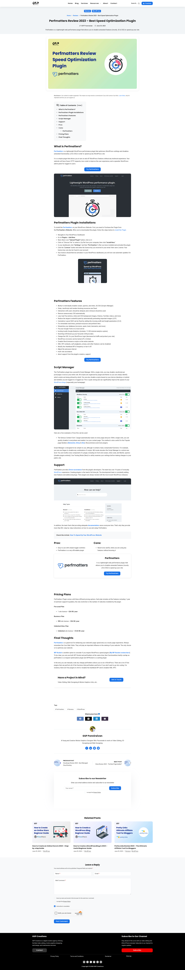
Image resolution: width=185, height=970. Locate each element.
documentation (93, 525)
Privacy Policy (97, 792)
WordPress (96, 11)
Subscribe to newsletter (63, 906)
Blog (77, 3)
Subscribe (115, 788)
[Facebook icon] (86, 748)
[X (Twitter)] (88, 719)
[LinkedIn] (96, 719)
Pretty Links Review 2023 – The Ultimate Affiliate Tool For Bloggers (130, 847)
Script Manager (65, 119)
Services (84, 3)
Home (70, 3)
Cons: (61, 128)
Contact (113, 3)
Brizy (78, 443)
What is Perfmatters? (67, 109)
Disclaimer (108, 956)
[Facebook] (80, 719)
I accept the (94, 792)
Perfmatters (67, 131)
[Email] (104, 719)
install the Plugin (120, 230)
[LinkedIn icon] (90, 748)
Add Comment (60, 880)
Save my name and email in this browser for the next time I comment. (75, 898)
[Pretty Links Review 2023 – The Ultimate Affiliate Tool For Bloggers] (133, 832)
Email (97, 873)
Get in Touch (116, 680)
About (105, 3)
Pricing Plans (64, 134)
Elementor (72, 443)
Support (62, 122)
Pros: (61, 125)
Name (57, 873)
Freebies (148, 3)
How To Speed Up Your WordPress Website (86, 535)
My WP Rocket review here (120, 653)
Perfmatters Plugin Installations (71, 112)
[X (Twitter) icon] (94, 748)
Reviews (87, 11)
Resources (94, 3)
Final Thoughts (64, 137)
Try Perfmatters (92, 169)
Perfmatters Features (67, 115)
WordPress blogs (60, 382)
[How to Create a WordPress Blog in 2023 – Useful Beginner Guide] (92, 832)
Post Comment (62, 921)
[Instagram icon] (98, 748)
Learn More (122, 95)
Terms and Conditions (77, 956)
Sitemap (128, 956)
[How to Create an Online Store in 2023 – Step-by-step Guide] (51, 832)
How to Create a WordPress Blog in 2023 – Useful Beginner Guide (90, 847)
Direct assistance (75, 470)
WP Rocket (58, 653)
